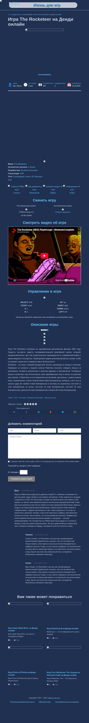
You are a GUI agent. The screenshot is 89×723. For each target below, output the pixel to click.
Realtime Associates (29, 170)
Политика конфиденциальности (22, 702)
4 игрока (31, 167)
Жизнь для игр (46, 5)
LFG (9, 14)
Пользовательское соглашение (67, 702)
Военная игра (51, 398)
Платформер (18, 177)
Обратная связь (45, 702)
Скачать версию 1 (63, 212)
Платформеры (27, 14)
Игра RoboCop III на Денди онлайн (62, 629)
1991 (22, 173)
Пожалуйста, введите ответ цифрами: (24, 466)
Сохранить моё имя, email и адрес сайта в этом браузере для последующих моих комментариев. (45, 461)
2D (32, 177)
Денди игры (16, 14)
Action (27, 177)
